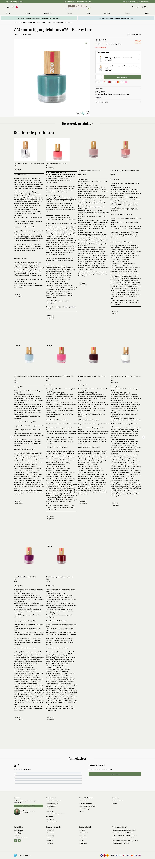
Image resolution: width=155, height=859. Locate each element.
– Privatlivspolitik (51, 806)
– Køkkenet (49, 840)
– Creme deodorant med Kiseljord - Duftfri (124, 830)
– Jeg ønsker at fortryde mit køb (55, 814)
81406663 (25, 812)
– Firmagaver (50, 819)
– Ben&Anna (82, 838)
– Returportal (50, 811)
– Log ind (114, 803)
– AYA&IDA (82, 830)
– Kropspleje (49, 838)
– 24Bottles (82, 846)
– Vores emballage (84, 809)
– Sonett (81, 840)
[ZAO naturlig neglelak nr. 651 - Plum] (29, 559)
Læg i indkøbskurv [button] (122, 77)
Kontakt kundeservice (28, 806)
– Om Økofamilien (84, 801)
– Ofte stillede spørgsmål (53, 801)
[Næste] (143, 437)
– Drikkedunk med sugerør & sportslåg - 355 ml (125, 840)
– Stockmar (82, 835)
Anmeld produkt (115, 774)
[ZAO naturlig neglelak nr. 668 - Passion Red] (61, 559)
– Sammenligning (51, 822)
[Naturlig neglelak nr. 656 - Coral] (61, 149)
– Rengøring (49, 843)
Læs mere (98, 97)
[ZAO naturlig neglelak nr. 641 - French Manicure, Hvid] (126, 358)
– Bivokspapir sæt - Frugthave (120, 843)
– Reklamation (50, 816)
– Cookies (49, 809)
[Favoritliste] (133, 7)
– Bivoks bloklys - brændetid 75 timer (122, 833)
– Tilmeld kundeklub (117, 801)
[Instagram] (19, 840)
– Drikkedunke (50, 830)
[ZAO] (138, 43)
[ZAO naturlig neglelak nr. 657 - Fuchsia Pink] (61, 358)
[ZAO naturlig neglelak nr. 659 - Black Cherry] (93, 358)
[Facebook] (15, 840)
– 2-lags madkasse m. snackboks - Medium (124, 835)
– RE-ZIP (81, 811)
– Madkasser (49, 833)
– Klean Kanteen (83, 833)
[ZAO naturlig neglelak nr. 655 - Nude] (93, 153)
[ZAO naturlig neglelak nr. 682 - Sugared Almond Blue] (29, 358)
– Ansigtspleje (50, 835)
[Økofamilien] (77, 7)
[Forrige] (11, 437)
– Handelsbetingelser (52, 803)
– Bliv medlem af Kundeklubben (88, 806)
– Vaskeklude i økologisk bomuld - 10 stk (123, 838)
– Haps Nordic (83, 843)
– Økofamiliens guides (85, 803)
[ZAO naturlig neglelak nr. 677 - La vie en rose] (126, 153)
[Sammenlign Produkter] (137, 7)
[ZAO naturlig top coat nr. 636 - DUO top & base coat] (29, 149)
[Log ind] (8, 7)
